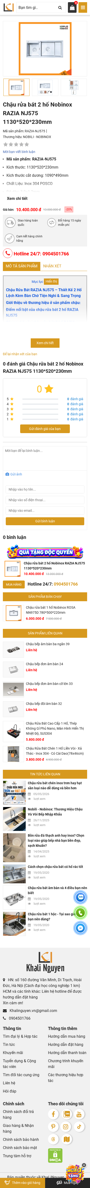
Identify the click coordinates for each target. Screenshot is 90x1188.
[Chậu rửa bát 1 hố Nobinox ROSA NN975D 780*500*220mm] (13, 613)
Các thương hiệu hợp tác (65, 1078)
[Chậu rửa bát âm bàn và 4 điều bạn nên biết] (14, 897)
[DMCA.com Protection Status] (67, 1155)
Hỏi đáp (9, 1091)
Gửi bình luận (45, 521)
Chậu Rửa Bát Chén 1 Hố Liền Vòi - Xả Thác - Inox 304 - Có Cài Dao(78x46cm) (55, 750)
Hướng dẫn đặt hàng (65, 1044)
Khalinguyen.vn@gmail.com (33, 1010)
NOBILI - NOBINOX (37, 137)
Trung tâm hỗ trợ (17, 1156)
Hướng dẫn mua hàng (66, 1036)
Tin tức (9, 1044)
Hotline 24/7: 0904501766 (40, 254)
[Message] (80, 931)
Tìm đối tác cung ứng (21, 1075)
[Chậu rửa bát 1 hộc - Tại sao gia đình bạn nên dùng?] (14, 924)
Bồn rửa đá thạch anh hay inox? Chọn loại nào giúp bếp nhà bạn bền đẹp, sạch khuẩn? (56, 840)
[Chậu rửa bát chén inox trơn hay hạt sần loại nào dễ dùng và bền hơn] (14, 793)
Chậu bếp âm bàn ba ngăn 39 (48, 644)
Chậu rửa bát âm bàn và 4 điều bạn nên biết (57, 890)
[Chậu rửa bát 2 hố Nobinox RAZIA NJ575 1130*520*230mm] (12, 569)
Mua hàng (14, 584)
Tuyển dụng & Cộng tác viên (19, 1064)
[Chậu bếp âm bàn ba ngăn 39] (13, 650)
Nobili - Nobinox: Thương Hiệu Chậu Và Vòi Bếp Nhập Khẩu (55, 811)
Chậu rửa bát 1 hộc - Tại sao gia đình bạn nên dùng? (55, 916)
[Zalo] (66, 1114)
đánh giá (75, 399)
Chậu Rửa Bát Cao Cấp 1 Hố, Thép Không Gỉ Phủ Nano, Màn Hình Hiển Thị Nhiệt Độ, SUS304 (55, 728)
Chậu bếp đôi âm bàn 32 (44, 704)
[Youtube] (79, 1114)
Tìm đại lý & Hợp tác (20, 1036)
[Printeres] (53, 1126)
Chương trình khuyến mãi (65, 1064)
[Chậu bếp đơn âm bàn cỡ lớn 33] (13, 689)
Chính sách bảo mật (20, 1147)
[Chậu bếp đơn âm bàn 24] (13, 670)
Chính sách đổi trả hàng (18, 1114)
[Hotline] (80, 915)
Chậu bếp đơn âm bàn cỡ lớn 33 (49, 684)
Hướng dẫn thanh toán (67, 1052)
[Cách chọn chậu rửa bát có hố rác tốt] (14, 874)
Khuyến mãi (13, 1052)
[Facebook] (53, 1114)
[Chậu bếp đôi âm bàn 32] (13, 709)
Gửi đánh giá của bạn (45, 429)
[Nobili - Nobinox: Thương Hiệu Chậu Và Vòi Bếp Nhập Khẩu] (14, 819)
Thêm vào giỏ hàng (25, 1183)
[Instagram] (65, 1126)
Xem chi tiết (17, 198)
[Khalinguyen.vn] (8, 7)
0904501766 (19, 1018)
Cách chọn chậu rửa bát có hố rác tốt (55, 867)
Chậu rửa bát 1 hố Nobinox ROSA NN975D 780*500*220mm (50, 610)
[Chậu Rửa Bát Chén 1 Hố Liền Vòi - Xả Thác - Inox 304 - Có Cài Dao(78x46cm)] (13, 754)
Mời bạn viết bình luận (19, 152)
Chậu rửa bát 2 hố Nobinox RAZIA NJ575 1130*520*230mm (54, 565)
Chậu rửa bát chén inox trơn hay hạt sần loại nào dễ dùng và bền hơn (55, 785)
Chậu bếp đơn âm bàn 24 (44, 664)
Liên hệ (9, 1083)
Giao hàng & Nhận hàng (18, 1128)
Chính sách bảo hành (21, 1139)
